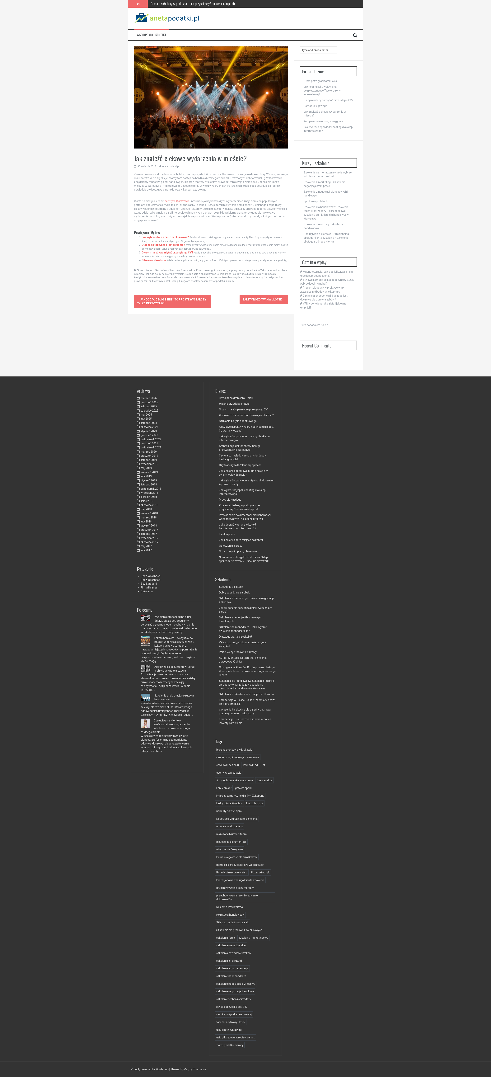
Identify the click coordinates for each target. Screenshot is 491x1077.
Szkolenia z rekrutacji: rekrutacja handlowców (246, 694)
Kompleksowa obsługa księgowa (323, 121)
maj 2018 (146, 509)
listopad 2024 (149, 422)
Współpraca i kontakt (151, 35)
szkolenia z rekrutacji (229, 960)
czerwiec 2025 (149, 410)
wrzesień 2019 (149, 463)
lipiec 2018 (147, 501)
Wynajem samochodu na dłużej (173, 616)
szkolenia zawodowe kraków (233, 953)
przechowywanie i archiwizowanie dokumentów (237, 897)
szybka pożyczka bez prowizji (234, 1014)
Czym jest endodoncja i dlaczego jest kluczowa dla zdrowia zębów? (192, 3)
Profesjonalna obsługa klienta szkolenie (240, 880)
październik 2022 (151, 439)
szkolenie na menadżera (231, 976)
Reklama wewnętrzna (229, 907)
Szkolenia (147, 591)
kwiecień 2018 (149, 513)
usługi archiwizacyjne (229, 1029)
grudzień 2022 (149, 435)
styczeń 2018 (149, 525)
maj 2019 (146, 468)
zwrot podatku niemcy (221, 281)
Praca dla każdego (230, 499)
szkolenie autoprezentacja (232, 968)
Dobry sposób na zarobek (234, 592)
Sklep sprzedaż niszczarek (232, 922)
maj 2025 (146, 414)
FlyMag (184, 1069)
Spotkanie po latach (316, 201)
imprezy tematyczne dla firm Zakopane (250, 270)
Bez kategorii (149, 583)
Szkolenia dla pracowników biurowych (218, 277)
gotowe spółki (219, 270)
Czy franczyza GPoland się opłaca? (240, 465)
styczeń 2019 (149, 480)
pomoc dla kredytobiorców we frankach (240, 864)
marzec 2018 (149, 517)
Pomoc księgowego (315, 105)
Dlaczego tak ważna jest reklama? (163, 244)
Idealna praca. (227, 534)
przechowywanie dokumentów (235, 887)
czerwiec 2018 (149, 505)
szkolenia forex (249, 277)
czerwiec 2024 (149, 426)
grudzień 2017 (149, 529)
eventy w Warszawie (177, 201)
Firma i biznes (144, 270)
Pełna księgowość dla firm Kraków (244, 273)
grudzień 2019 (149, 455)
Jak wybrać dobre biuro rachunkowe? (165, 237)
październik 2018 (151, 488)
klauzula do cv (153, 273)
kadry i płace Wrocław (229, 803)
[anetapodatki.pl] (167, 18)
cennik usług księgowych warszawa (237, 757)
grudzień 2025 (149, 402)
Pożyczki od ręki (260, 872)
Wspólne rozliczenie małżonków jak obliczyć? (246, 415)
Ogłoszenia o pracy (230, 545)
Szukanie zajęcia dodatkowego (238, 421)
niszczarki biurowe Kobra (231, 834)
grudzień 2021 (149, 443)
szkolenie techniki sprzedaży (233, 999)
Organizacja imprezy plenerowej (238, 551)
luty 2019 (146, 476)
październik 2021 (151, 447)
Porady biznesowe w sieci (181, 277)
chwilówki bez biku (169, 270)
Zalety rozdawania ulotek (263, 299)
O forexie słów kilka (154, 260)
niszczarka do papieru (229, 826)
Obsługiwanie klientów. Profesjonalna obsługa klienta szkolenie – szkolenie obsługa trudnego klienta (326, 237)
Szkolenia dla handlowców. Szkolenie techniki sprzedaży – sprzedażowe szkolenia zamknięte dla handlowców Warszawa (246, 684)
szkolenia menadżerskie (231, 945)
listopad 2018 (149, 484)
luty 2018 (146, 521)
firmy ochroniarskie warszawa (234, 780)
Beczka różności (151, 576)
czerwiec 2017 (149, 542)
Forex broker (203, 270)
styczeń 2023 (149, 431)
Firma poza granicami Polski (321, 81)
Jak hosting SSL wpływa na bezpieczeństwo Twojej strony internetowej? (322, 90)
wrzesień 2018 (149, 492)
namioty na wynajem (173, 273)
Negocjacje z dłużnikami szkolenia (204, 273)
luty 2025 (146, 418)
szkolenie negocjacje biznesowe (235, 983)
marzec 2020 (149, 451)
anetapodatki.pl (170, 166)
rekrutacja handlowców (230, 914)
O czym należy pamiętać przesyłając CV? (167, 252)
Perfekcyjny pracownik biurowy (238, 652)
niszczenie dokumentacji (231, 841)
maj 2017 (146, 546)
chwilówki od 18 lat (253, 765)
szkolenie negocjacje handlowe (235, 991)
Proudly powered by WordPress (150, 1069)
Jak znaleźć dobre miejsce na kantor (241, 539)
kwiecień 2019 (149, 472)
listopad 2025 (149, 406)
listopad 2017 (149, 533)
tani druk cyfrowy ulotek (157, 281)
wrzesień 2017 (149, 538)
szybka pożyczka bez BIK (231, 1006)
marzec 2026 (149, 398)
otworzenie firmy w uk (229, 849)
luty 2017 (146, 550)
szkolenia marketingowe (253, 937)
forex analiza (188, 270)
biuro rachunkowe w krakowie (234, 749)
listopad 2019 (149, 459)
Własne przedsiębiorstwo (234, 403)
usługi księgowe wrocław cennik (190, 281)
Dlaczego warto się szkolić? (235, 636)
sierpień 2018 (149, 496)
